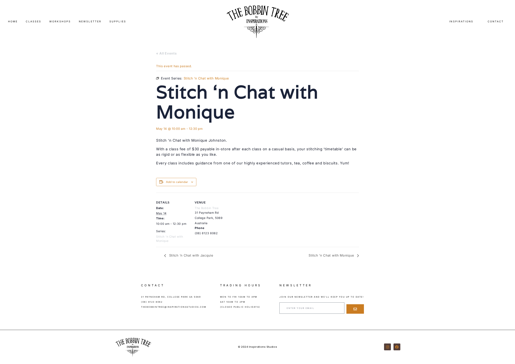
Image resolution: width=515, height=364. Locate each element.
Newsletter (90, 21)
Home (13, 21)
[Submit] (355, 309)
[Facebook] (396, 346)
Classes (33, 21)
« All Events (166, 53)
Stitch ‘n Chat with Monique (332, 255)
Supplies (117, 21)
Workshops (60, 21)
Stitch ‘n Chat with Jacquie (190, 255)
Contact (496, 21)
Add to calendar (177, 182)
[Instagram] (387, 346)
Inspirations (461, 21)
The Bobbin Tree (207, 208)
